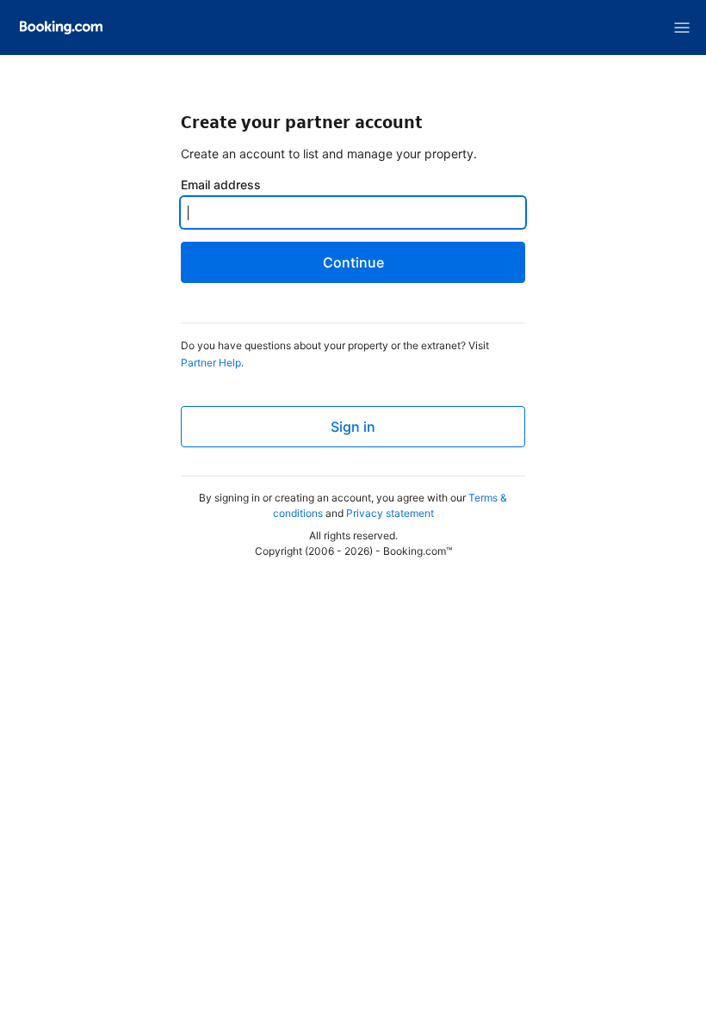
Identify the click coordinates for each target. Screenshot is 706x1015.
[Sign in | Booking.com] (61, 27)
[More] (682, 27)
